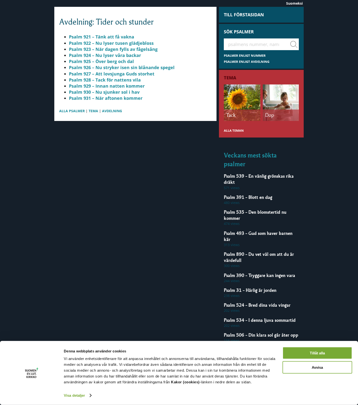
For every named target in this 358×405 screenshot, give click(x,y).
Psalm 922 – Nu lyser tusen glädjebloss (111, 43)
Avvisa (317, 367)
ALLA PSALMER (72, 111)
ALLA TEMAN (234, 131)
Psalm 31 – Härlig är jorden (250, 290)
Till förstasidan (244, 15)
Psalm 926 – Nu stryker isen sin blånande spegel (122, 67)
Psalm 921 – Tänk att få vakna (101, 37)
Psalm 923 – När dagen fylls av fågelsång (113, 49)
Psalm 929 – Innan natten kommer (107, 86)
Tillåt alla (317, 353)
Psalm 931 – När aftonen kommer (105, 98)
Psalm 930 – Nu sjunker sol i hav (104, 92)
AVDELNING (112, 111)
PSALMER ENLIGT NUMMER (245, 56)
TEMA (93, 111)
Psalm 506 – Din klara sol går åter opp (261, 335)
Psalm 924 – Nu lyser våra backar (105, 55)
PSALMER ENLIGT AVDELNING (246, 62)
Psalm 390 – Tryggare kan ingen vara (259, 275)
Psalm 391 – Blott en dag (248, 197)
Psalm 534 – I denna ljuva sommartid (260, 320)
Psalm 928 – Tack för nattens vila (105, 80)
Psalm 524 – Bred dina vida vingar (257, 305)
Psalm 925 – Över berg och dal (101, 61)
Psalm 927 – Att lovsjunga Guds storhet (111, 74)
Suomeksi (294, 3)
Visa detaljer (74, 395)
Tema (230, 78)
